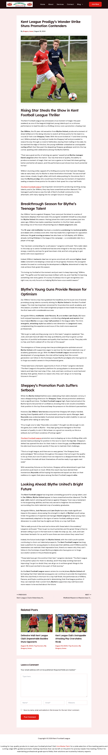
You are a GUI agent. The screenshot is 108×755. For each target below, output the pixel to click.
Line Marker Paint (63, 746)
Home (42, 4)
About (50, 4)
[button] (82, 4)
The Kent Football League (31, 187)
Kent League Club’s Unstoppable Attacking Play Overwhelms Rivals (70, 638)
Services (60, 4)
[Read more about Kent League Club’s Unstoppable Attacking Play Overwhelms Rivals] (71, 623)
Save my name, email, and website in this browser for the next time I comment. (52, 710)
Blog (79, 4)
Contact (70, 4)
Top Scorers (38, 646)
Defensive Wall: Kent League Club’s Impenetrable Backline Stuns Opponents (34, 638)
